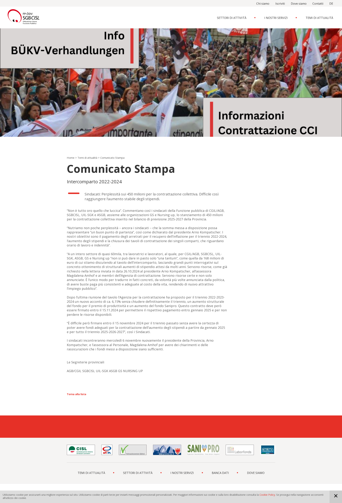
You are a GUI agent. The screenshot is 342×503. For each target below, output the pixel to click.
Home (70, 157)
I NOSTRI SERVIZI (182, 473)
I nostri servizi (276, 18)
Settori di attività (231, 18)
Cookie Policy (267, 494)
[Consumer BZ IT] (133, 450)
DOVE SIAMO (256, 473)
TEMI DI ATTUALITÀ (91, 473)
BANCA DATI (220, 473)
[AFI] (106, 450)
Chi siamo (262, 4)
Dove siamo (299, 4)
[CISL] (81, 450)
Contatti (317, 4)
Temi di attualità (319, 18)
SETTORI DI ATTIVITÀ (137, 473)
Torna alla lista (76, 394)
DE (331, 4)
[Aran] (267, 450)
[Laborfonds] (240, 450)
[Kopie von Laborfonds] (203, 450)
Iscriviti (280, 4)
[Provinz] (167, 450)
